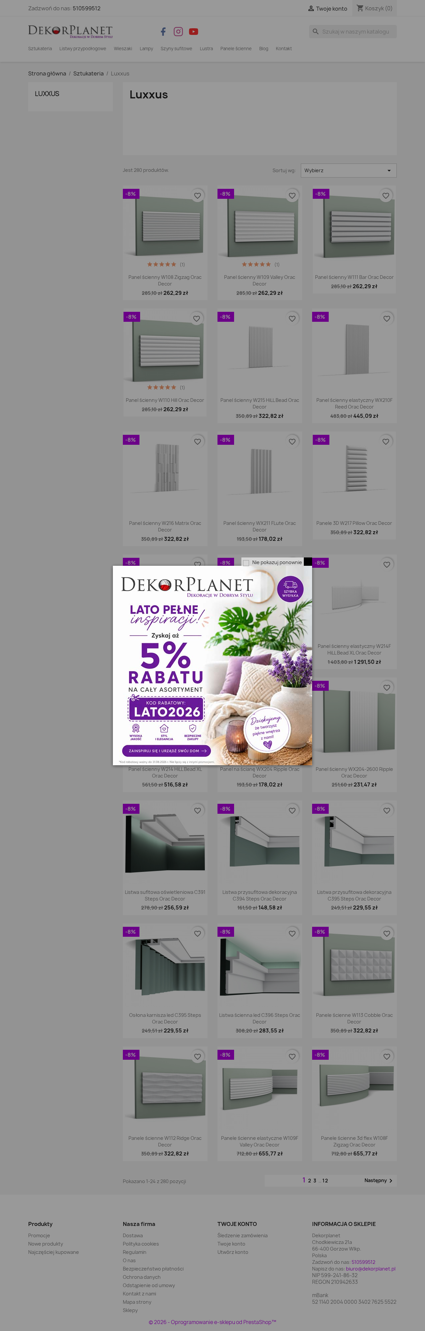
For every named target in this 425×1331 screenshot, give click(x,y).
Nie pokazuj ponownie (277, 562)
